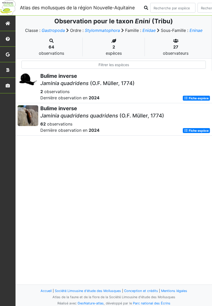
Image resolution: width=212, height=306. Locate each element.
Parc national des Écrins (151, 303)
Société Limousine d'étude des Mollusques (88, 291)
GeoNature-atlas (91, 303)
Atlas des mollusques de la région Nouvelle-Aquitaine (77, 7)
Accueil (46, 291)
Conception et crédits (141, 291)
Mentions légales (174, 291)
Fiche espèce (198, 98)
